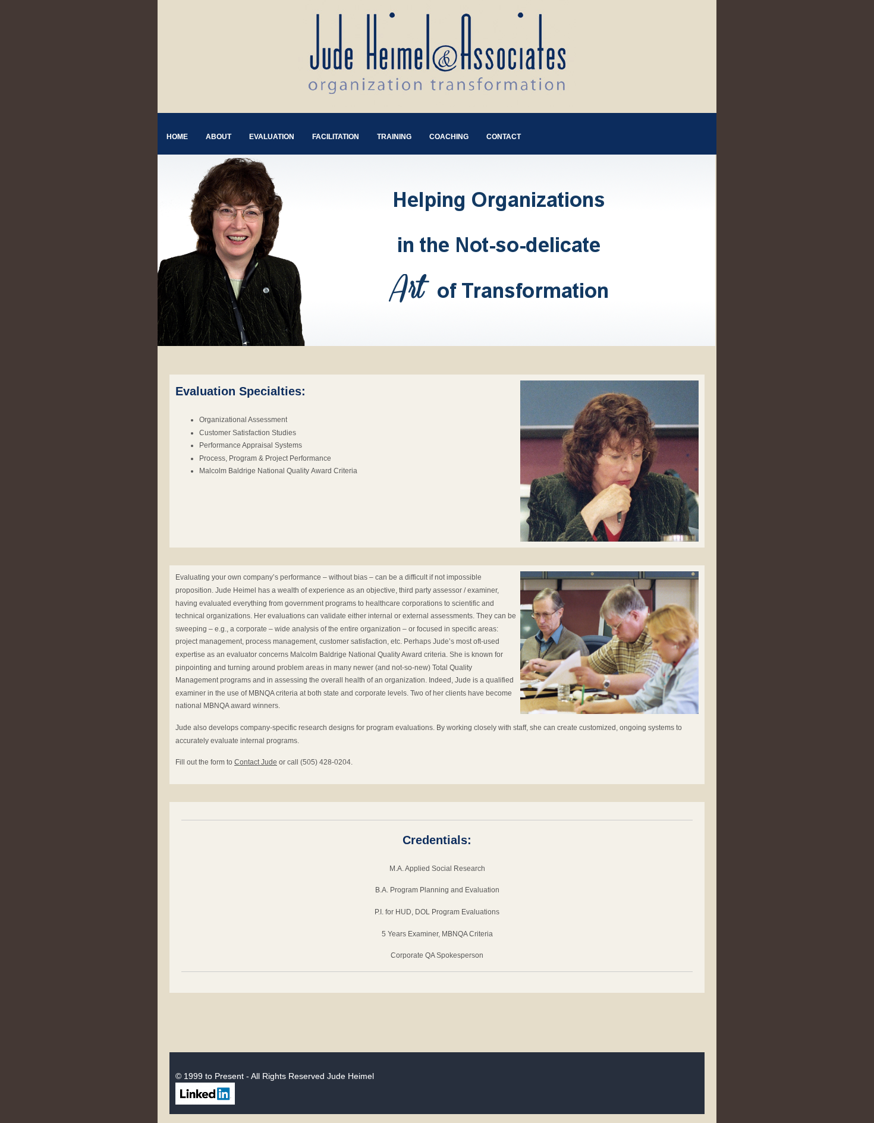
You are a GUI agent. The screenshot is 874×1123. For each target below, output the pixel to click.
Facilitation (335, 137)
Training (394, 137)
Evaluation (271, 137)
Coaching (449, 137)
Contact (503, 137)
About (218, 137)
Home (177, 137)
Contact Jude (255, 762)
